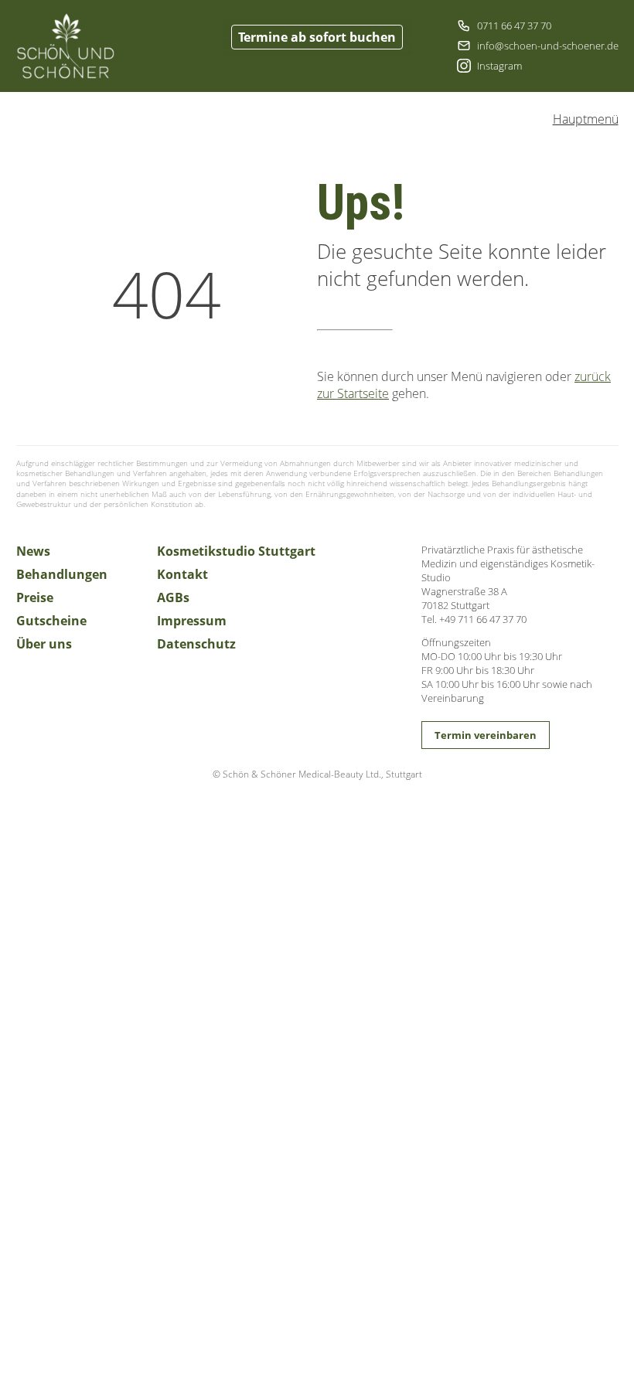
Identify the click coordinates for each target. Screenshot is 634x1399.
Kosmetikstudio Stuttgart (236, 551)
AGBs (173, 597)
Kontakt (182, 574)
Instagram (499, 66)
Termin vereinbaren (486, 735)
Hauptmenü (586, 119)
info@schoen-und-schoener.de (548, 46)
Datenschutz (196, 643)
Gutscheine (51, 620)
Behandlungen (61, 574)
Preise (34, 597)
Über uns (44, 643)
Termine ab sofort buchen (317, 37)
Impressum (192, 620)
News (33, 551)
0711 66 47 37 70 (514, 25)
